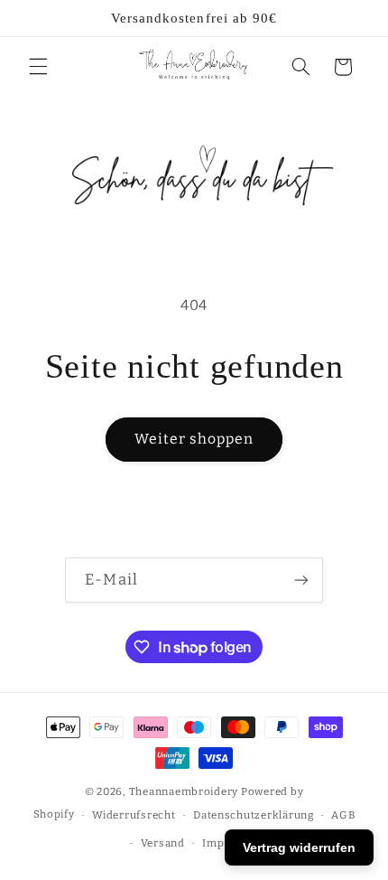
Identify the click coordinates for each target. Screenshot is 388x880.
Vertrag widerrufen (299, 847)
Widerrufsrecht (133, 815)
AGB (343, 815)
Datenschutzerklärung (253, 815)
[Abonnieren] (300, 579)
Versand (163, 843)
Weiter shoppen (194, 438)
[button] (38, 67)
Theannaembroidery (184, 791)
